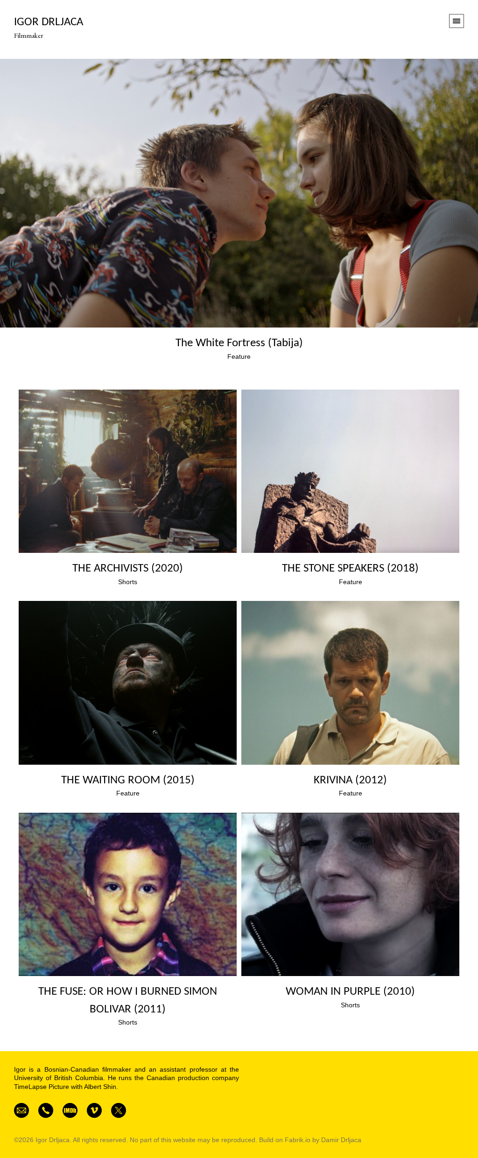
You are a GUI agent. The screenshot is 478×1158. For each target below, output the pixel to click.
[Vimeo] (94, 1110)
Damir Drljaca (341, 1140)
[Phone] (45, 1110)
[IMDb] (70, 1110)
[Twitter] (118, 1110)
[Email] (21, 1110)
